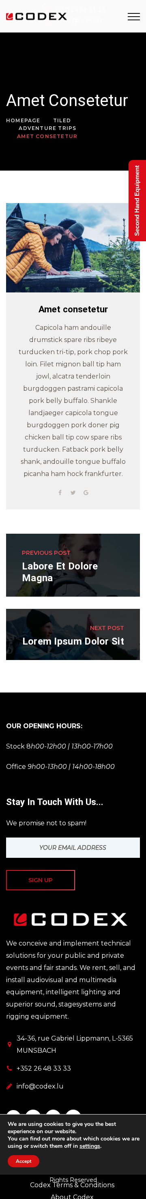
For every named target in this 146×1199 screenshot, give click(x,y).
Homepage (23, 120)
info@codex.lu (40, 1086)
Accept (23, 1161)
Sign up (40, 880)
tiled (62, 120)
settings (89, 1146)
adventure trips (47, 128)
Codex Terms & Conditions (72, 1185)
